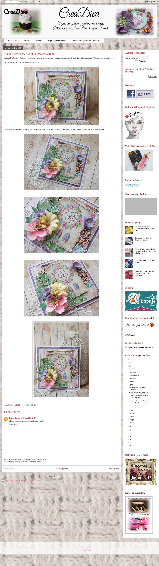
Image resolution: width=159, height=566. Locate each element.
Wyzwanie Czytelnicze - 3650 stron (86, 41)
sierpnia (133, 381)
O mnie (27, 41)
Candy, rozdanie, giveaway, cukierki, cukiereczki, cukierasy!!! (145, 273)
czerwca (133, 407)
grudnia (133, 369)
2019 (130, 427)
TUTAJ (95, 58)
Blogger (88, 550)
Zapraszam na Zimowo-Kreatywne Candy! (143, 239)
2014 (130, 443)
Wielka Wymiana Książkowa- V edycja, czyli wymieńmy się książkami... (145, 251)
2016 (130, 436)
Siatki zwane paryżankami (138, 393)
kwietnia (133, 413)
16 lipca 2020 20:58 (29, 418)
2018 (130, 430)
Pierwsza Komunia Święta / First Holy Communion (139, 402)
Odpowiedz (13, 424)
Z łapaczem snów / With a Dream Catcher (138, 397)
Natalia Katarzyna (15, 418)
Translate (142, 61)
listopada (133, 372)
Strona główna (13, 41)
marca (132, 416)
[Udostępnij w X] (30, 405)
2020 (130, 366)
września (133, 378)
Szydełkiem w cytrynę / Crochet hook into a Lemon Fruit (145, 229)
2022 (130, 359)
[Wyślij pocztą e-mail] (26, 405)
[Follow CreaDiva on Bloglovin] (134, 138)
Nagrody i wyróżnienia (57, 41)
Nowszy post (9, 469)
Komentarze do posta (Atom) (65, 476)
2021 (130, 363)
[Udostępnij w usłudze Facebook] (32, 405)
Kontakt (39, 41)
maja (132, 410)
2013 (130, 446)
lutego (132, 420)
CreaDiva (15, 11)
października (134, 375)
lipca (131, 385)
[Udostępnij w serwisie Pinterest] (35, 405)
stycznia (133, 423)
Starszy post (114, 469)
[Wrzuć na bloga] (28, 405)
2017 (130, 433)
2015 (130, 439)
